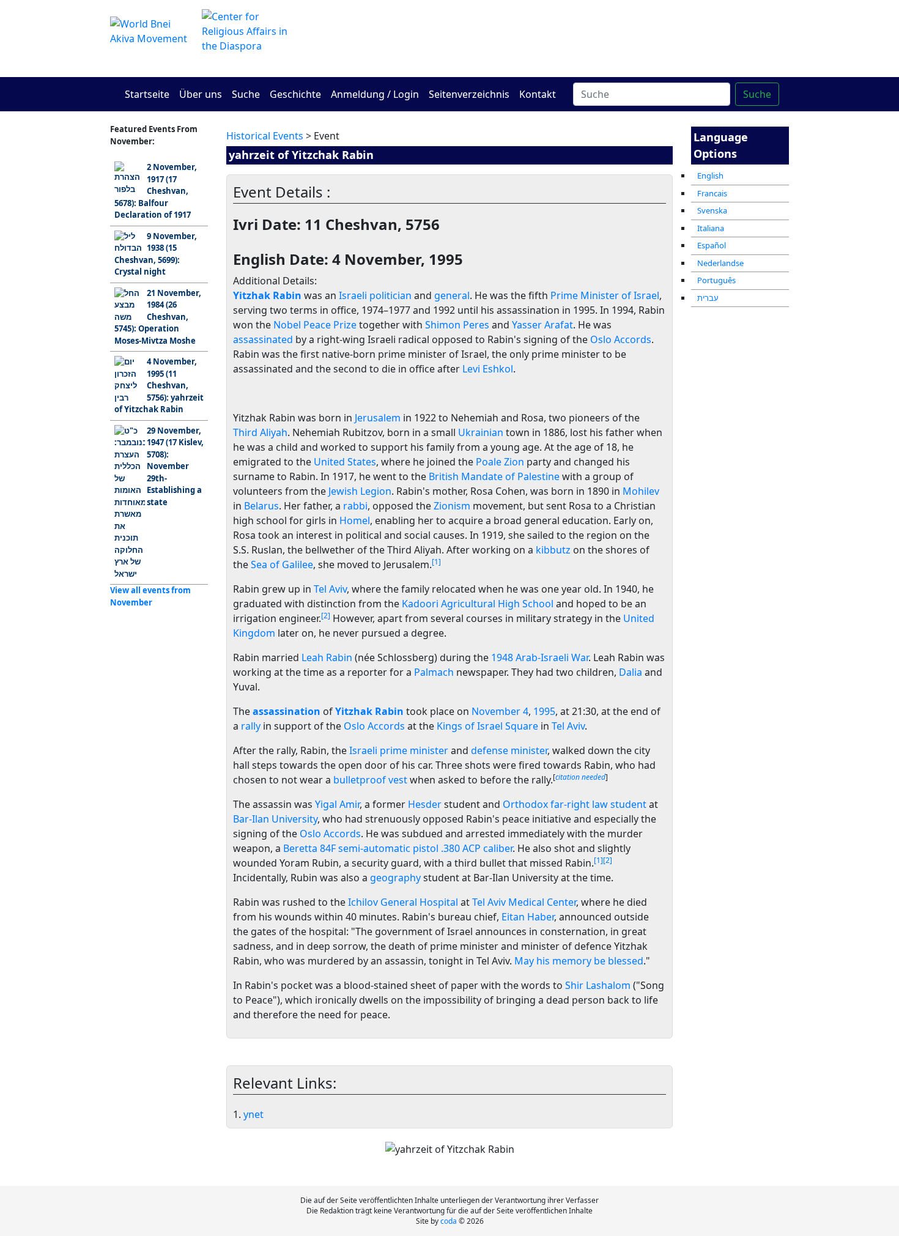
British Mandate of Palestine (494, 476)
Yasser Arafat (542, 324)
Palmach (434, 672)
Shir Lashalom (598, 985)
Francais (712, 193)
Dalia (630, 672)
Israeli (353, 295)
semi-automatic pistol (388, 848)
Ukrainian (480, 432)
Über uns (200, 94)
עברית (708, 297)
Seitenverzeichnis (469, 94)
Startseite (147, 94)
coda (448, 1221)
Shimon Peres (457, 324)
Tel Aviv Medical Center (524, 902)
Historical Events (264, 135)
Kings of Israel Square (487, 726)
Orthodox (525, 804)
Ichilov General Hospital (403, 902)
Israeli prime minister (398, 750)
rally (251, 726)
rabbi (355, 506)
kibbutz (553, 550)
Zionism (452, 506)
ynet (253, 1114)
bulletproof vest (370, 779)
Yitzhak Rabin (369, 711)
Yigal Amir (337, 804)
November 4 (500, 711)
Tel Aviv (330, 589)
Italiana (710, 228)
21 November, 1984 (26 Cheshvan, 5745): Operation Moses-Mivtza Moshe (157, 316)
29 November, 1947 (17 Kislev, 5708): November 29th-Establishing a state (175, 466)
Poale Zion (500, 461)
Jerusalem (378, 417)
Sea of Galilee (282, 564)
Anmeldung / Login (375, 94)
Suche (246, 94)
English (710, 175)
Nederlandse (720, 262)
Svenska (712, 210)
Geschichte (295, 94)
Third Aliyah (260, 432)
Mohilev (641, 491)
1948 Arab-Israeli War (539, 657)
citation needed (580, 777)
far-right (570, 804)
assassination (286, 711)
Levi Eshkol (487, 369)
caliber (497, 848)
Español (711, 245)
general (452, 295)
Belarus (261, 506)
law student (619, 804)
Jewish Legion (359, 491)
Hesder (425, 804)
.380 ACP (461, 848)
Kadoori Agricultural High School (477, 603)
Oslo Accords (620, 339)
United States (345, 461)
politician (390, 295)
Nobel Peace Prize (315, 324)
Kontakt (537, 94)
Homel (354, 520)
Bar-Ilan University (275, 819)
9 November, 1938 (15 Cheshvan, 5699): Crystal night (155, 254)
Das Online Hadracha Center (565, 38)
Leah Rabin (327, 657)
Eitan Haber (527, 916)
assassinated (263, 339)
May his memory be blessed (578, 961)
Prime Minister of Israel (604, 295)
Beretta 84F (309, 848)
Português (716, 280)
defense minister (509, 750)
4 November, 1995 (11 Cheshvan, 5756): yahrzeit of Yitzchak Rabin (159, 385)
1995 (544, 711)
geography (395, 877)
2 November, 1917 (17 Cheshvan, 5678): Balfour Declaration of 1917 (155, 190)
